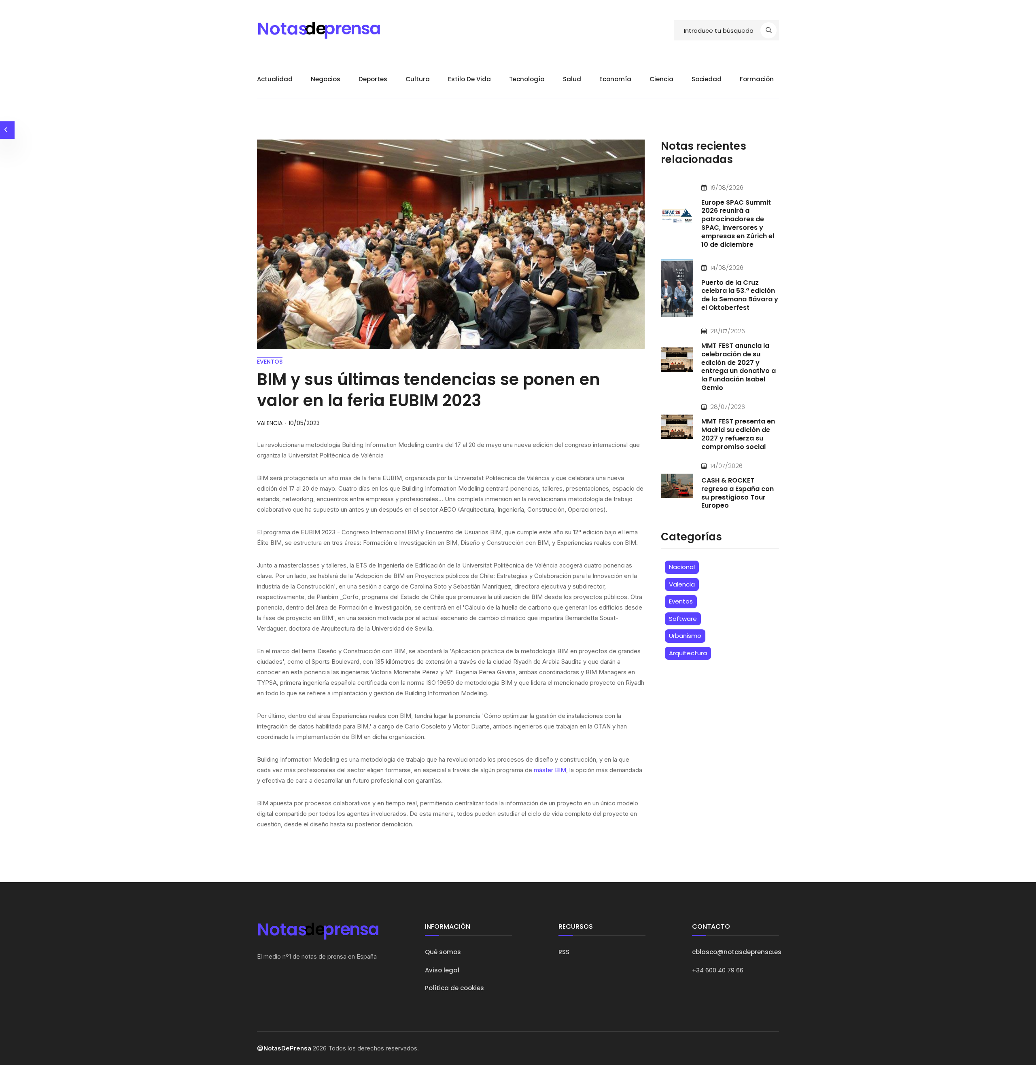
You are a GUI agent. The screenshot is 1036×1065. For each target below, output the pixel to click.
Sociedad (707, 79)
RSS (563, 952)
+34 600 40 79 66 (717, 970)
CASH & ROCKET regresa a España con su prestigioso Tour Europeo (737, 493)
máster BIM (550, 770)
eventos (269, 362)
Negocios (325, 79)
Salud (572, 79)
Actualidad (275, 79)
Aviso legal (442, 970)
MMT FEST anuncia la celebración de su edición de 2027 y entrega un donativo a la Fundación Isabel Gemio (738, 366)
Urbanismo (685, 635)
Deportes (373, 79)
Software (683, 618)
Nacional (682, 567)
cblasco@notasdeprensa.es (736, 952)
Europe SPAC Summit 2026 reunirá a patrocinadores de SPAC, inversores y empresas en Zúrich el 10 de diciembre (737, 223)
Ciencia (661, 79)
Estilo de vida (469, 79)
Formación (757, 79)
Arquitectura (688, 653)
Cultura (417, 79)
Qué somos (443, 952)
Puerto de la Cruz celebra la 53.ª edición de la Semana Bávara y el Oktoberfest (739, 295)
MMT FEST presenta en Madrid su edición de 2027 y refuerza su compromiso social (738, 434)
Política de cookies (454, 988)
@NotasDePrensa (284, 1048)
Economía (615, 79)
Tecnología (527, 79)
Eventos (681, 601)
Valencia (682, 584)
